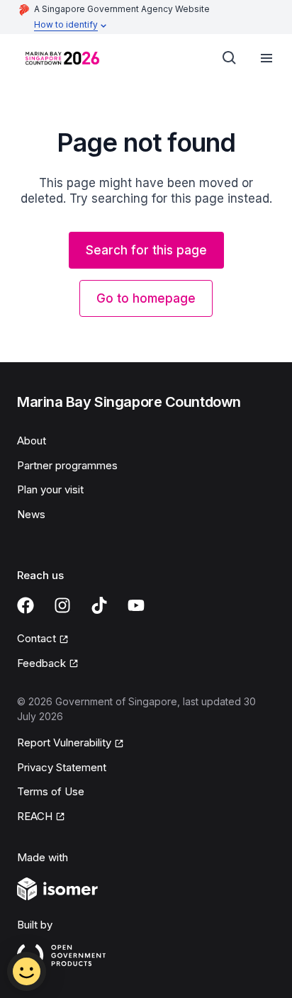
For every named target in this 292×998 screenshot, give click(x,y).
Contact (36, 638)
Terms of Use (50, 791)
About (31, 440)
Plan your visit (50, 489)
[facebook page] (25, 605)
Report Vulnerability (64, 742)
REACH (34, 816)
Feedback (41, 663)
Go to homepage (146, 298)
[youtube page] (136, 605)
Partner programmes (67, 465)
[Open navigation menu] (266, 58)
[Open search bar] (230, 58)
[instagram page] (62, 605)
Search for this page (146, 250)
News (31, 514)
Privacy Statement (61, 767)
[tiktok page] (99, 605)
